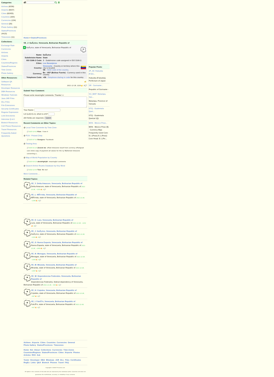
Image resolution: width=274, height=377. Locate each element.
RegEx (27, 362)
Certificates (76, 360)
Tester (26, 360)
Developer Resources (10, 88)
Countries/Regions (9, 63)
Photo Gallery (7, 27)
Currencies (6, 20)
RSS (34, 355)
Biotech (45, 362)
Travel (61, 362)
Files (67, 360)
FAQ (67, 362)
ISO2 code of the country (57, 70)
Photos (76, 352)
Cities (3, 13)
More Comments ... (32, 174)
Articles (27, 355)
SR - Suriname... (96, 85)
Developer (35, 360)
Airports (4, 10)
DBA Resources (8, 91)
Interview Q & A (8, 119)
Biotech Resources (9, 123)
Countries (5, 17)
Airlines (4, 6)
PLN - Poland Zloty (34, 136)
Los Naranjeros (50, 63)
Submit (48, 118)
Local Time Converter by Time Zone (41, 127)
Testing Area (31, 144)
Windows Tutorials (9, 95)
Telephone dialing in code (59, 77)
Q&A (39, 362)
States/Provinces (8, 31)
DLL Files (5, 102)
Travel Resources (8, 129)
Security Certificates (10, 109)
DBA (43, 360)
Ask (38, 355)
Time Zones (6, 70)
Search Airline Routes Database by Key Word (45, 166)
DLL (62, 360)
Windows (50, 360)
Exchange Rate (8, 45)
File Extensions (8, 105)
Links (33, 362)
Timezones (6, 37)
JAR (57, 360)
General (4, 24)
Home (26, 38)
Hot (31, 350)
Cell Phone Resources (11, 126)
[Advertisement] (11, 170)
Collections (46, 350)
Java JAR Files (7, 98)
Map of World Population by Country (41, 158)
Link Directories (8, 116)
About (37, 350)
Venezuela (47, 66)
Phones (53, 362)
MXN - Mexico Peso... (98, 123)
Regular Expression (9, 112)
